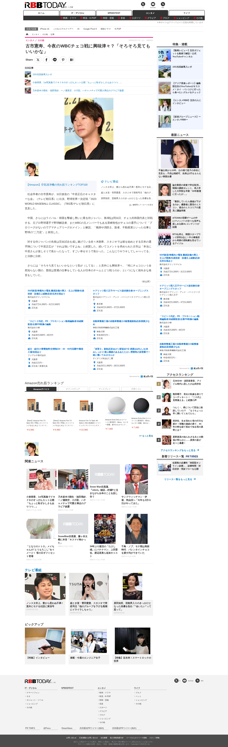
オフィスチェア (73, 389)
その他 (199, 18)
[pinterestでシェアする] (63, 59)
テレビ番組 (111, 181)
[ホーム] (27, 34)
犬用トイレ (136, 389)
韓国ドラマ (106, 29)
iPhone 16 (44, 29)
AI (78, 29)
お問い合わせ (71, 738)
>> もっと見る (146, 436)
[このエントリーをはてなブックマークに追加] (71, 59)
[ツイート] (38, 59)
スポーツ (136, 18)
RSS (202, 680)
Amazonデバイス (41, 389)
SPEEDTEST (114, 13)
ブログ (166, 18)
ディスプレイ (105, 389)
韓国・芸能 (108, 18)
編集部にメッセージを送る (143, 205)
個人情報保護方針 (117, 738)
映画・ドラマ (69, 18)
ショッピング (182, 18)
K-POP (118, 29)
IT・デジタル (77, 13)
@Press (47, 728)
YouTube (190, 680)
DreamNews (67, 728)
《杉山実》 (146, 281)
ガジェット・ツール (35, 700)
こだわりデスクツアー (63, 29)
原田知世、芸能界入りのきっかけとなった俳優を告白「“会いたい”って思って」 (140, 198)
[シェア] (46, 59)
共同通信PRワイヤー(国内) (92, 728)
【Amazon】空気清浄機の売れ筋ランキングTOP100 (56, 184)
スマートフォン (33, 693)
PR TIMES (30, 728)
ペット (138, 696)
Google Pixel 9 (90, 29)
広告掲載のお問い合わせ (88, 738)
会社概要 (104, 738)
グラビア (151, 18)
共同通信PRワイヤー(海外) (124, 728)
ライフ (186, 13)
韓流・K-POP (89, 18)
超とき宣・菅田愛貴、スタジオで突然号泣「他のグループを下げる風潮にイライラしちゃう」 (146, 192)
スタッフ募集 (154, 738)
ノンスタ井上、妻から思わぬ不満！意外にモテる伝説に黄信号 (131, 187)
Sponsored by (134, 376)
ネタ (28, 696)
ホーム (41, 13)
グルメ (138, 693)
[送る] (54, 59)
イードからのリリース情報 (136, 738)
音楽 (123, 18)
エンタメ (150, 13)
